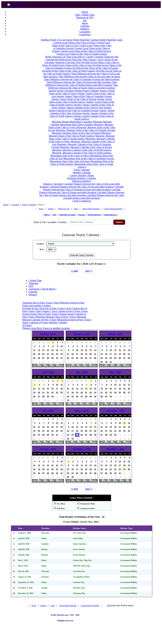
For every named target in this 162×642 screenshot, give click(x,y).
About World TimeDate (91, 209)
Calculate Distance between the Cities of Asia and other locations (81, 186)
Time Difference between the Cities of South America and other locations (83, 86)
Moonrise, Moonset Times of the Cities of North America (80, 134)
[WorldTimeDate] (17, 4)
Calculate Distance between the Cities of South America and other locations (93, 196)
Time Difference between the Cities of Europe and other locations (78, 82)
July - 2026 (48, 410)
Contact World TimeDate (113, 209)
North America (94, 214)
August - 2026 (81, 410)
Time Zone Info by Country (80, 56)
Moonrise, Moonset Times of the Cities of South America (82, 137)
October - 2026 (48, 449)
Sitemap (51, 209)
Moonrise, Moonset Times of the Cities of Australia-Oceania (85, 130)
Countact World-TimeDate (103, 39)
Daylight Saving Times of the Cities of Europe (95, 68)
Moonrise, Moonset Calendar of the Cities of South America (81, 152)
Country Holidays (78, 175)
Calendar (84, 26)
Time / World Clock (85, 14)
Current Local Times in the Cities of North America (85, 51)
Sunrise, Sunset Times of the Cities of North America (80, 100)
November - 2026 (82, 449)
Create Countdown (81, 201)
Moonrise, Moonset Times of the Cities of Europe (76, 133)
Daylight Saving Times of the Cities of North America (68, 71)
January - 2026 (48, 334)
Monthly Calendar (82, 172)
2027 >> (88, 271)
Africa (47, 214)
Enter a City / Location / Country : (51, 222)
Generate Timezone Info (106, 56)
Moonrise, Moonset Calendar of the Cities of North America (81, 150)
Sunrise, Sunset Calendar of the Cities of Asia (80, 107)
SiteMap (45, 39)
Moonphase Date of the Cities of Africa (69, 155)
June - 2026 (115, 372)
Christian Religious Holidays (84, 179)
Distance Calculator (53, 184)
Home (85, 12)
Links (119, 39)
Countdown (85, 34)
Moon (85, 23)
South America (110, 214)
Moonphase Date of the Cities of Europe (70, 161)
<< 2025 (74, 271)
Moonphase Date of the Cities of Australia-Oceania (88, 158)
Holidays (84, 28)
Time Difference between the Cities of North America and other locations (81, 83)
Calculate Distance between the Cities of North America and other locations (81, 194)
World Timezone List (55, 56)
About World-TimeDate (77, 39)
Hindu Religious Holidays (80, 177)
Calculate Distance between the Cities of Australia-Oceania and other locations (83, 188)
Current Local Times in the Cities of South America (81, 54)
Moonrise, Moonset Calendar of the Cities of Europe (86, 147)
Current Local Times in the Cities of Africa (74, 42)
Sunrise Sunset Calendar (87, 90)
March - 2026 (115, 334)
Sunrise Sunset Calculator (61, 90)
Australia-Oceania (67, 214)
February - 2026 (81, 334)
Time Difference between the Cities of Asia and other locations (89, 76)
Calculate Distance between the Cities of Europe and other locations (80, 191)
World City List (57, 39)
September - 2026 (115, 410)
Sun (85, 20)
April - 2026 (48, 372)
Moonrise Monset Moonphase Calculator (72, 121)
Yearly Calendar (82, 169)
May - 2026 (81, 372)
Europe (81, 214)
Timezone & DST (85, 17)
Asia (54, 214)
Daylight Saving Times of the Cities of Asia (70, 65)
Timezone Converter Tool (68, 62)
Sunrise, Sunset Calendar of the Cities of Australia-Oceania (80, 109)
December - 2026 (115, 449)
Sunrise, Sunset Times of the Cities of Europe (73, 99)
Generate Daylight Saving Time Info (64, 59)
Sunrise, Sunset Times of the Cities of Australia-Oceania (84, 96)
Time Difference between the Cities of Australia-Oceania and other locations (81, 79)
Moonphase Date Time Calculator (76, 124)
